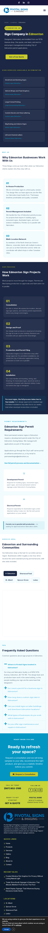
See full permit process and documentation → (22, 463)
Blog (7, 857)
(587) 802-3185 (12, 788)
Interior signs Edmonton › (13, 127)
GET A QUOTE (12, 803)
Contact (8, 864)
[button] (44, 10)
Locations (13, 22)
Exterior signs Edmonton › (13, 83)
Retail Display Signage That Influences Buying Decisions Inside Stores (23, 890)
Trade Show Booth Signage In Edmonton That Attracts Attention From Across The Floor (23, 883)
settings (18, 925)
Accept (6, 929)
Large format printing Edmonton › (15, 105)
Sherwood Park (26, 574)
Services (9, 850)
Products (9, 847)
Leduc (35, 580)
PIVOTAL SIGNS (35, 798)
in (35, 790)
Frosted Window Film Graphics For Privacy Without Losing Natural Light (24, 877)
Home (6, 22)
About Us (9, 861)
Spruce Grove (22, 580)
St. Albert (9, 580)
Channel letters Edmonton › (13, 138)
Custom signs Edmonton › (13, 116)
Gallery (8, 854)
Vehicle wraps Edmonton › (13, 94)
